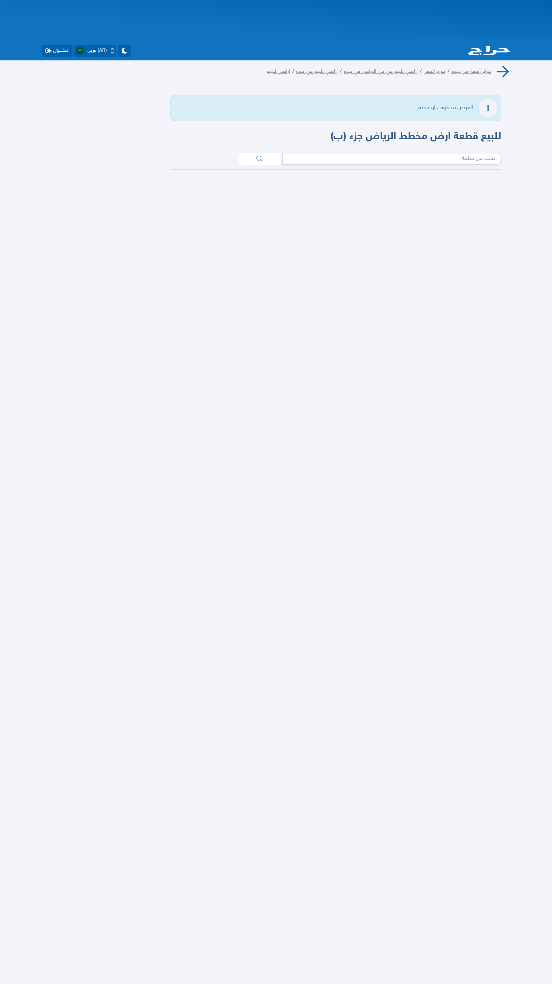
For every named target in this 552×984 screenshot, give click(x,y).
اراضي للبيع (278, 71)
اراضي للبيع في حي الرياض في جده (381, 71)
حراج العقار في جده (471, 71)
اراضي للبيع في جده (317, 71)
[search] (259, 159)
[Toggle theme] (124, 50)
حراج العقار (434, 71)
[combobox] (391, 159)
